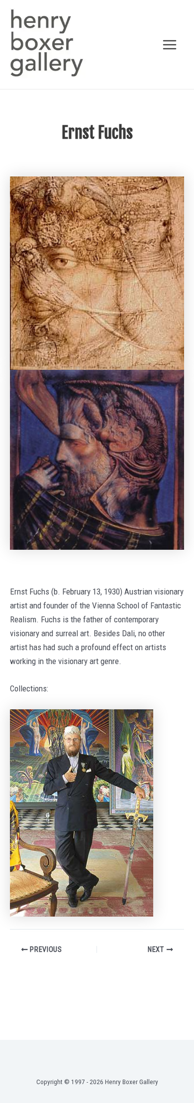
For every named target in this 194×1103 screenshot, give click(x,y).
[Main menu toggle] (170, 44)
